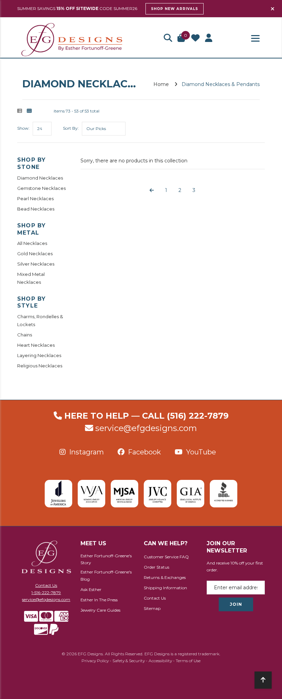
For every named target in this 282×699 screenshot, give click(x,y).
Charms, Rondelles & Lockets (40, 320)
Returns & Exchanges (165, 577)
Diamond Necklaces (40, 178)
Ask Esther (90, 589)
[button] (168, 38)
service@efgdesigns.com (146, 428)
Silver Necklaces (35, 264)
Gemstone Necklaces (41, 188)
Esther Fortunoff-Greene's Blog (106, 575)
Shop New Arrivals (174, 9)
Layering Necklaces (39, 355)
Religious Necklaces (39, 365)
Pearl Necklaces (35, 198)
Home (161, 84)
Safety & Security (128, 660)
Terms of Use (188, 660)
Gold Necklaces (35, 253)
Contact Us (46, 585)
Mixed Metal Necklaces (31, 277)
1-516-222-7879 (46, 592)
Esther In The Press (99, 599)
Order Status (156, 567)
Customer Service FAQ (166, 556)
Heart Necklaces (36, 345)
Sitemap (152, 608)
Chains (24, 334)
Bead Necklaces (35, 209)
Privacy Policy (95, 660)
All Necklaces (32, 243)
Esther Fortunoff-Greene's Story (106, 559)
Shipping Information (165, 587)
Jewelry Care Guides (100, 610)
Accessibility (160, 660)
